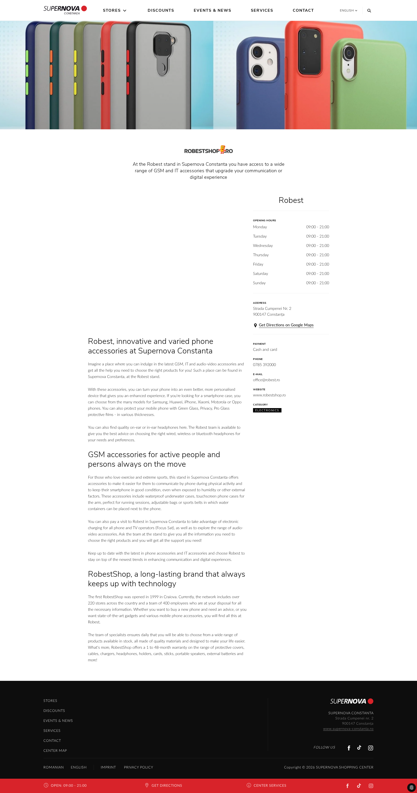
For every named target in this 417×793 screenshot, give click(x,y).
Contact (303, 10)
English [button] (347, 10)
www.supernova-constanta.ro (348, 729)
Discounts (161, 10)
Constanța (71, 13)
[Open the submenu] (125, 10)
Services (262, 10)
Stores (112, 10)
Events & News (212, 10)
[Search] (368, 10)
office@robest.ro (266, 380)
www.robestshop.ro (269, 395)
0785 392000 (264, 365)
